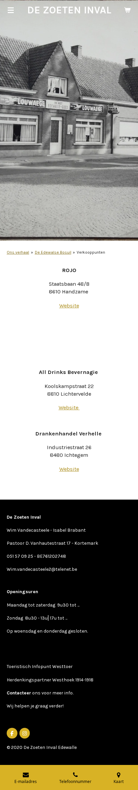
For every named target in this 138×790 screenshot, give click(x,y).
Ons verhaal (18, 252)
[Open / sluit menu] (10, 10)
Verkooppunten (91, 252)
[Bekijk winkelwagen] (127, 10)
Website (69, 305)
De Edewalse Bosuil (53, 252)
